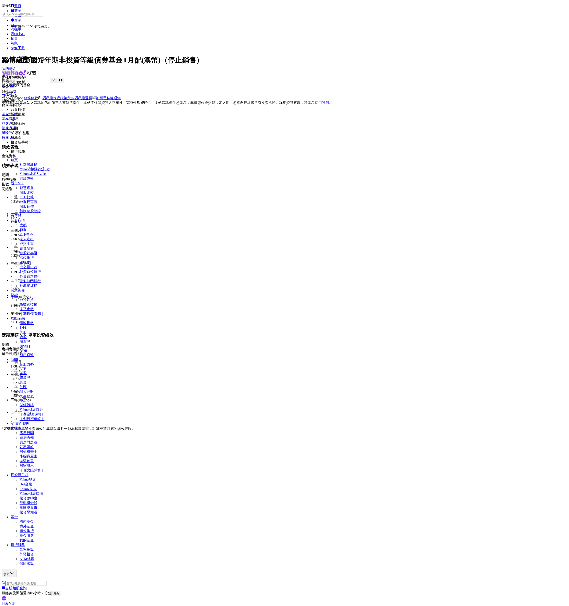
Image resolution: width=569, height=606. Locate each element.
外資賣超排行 (30, 276)
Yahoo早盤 (28, 479)
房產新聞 (27, 433)
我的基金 (27, 540)
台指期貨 (27, 300)
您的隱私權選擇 (79, 98)
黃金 (23, 382)
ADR (23, 351)
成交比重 (27, 244)
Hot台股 (26, 484)
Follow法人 (28, 489)
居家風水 (27, 465)
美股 (23, 332)
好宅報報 (27, 447)
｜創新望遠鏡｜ (32, 419)
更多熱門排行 (30, 281)
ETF (23, 369)
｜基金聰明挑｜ (32, 414)
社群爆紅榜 (28, 164)
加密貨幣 (27, 355)
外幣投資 (27, 554)
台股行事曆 (28, 202)
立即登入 (9, 93)
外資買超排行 (30, 272)
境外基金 (27, 526)
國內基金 (27, 521)
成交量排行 (28, 267)
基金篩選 (27, 535)
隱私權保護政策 (54, 98)
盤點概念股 (28, 503)
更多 (6, 574)
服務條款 (31, 98)
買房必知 (27, 437)
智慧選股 (27, 188)
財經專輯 (27, 178)
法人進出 (27, 239)
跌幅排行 (27, 262)
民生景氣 (27, 396)
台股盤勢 (27, 364)
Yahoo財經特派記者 (35, 169)
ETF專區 (26, 234)
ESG (23, 401)
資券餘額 (27, 248)
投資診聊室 (28, 498)
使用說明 (322, 103)
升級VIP (8, 603)
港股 (23, 337)
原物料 (25, 346)
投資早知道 (28, 512)
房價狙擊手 (28, 451)
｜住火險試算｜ (32, 470)
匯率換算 (27, 549)
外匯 (23, 328)
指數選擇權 (28, 304)
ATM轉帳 (27, 559)
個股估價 (27, 206)
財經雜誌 (27, 405)
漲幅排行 (27, 258)
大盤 (23, 225)
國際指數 (27, 323)
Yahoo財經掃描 (31, 493)
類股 (23, 230)
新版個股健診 (30, 211)
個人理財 (27, 391)
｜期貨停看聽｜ (32, 314)
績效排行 (27, 531)
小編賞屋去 (28, 456)
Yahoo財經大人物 (33, 174)
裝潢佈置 (27, 461)
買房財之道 (28, 442)
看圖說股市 (28, 507)
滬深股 (25, 342)
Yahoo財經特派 (31, 409)
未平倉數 (27, 309)
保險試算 (27, 563)
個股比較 (27, 192)
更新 (56, 593)
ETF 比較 (27, 197)
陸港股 (25, 377)
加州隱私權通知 (108, 98)
